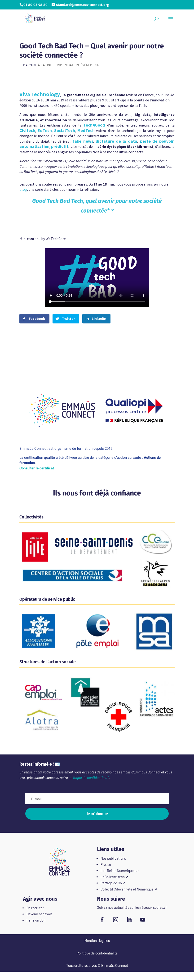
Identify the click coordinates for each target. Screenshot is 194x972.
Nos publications (113, 858)
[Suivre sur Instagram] (115, 919)
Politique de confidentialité (97, 953)
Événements (90, 65)
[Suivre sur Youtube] (142, 919)
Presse (106, 864)
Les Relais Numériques (118, 870)
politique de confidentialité (89, 777)
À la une (45, 65)
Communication (66, 65)
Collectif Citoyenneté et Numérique (127, 889)
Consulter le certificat (36, 468)
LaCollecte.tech (113, 877)
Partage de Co (111, 883)
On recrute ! (35, 908)
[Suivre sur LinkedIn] (129, 919)
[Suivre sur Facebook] (102, 919)
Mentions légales (97, 940)
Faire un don (35, 920)
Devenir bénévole (39, 914)
